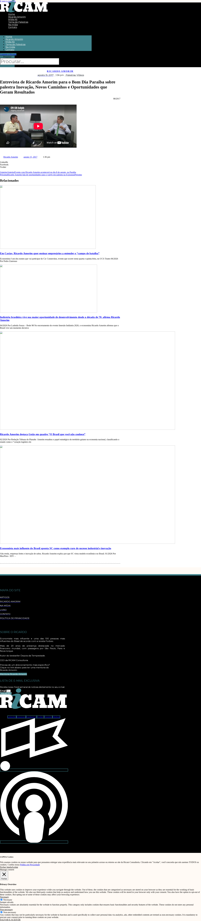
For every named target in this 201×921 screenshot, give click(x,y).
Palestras (71, 75)
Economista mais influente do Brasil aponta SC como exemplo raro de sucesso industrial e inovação (55, 548)
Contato (12, 27)
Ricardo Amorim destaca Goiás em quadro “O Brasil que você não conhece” (42, 434)
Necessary (7, 900)
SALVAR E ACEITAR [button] (10, 920)
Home (8, 36)
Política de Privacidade (30, 865)
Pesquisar (7, 57)
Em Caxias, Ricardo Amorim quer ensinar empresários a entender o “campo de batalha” (50, 253)
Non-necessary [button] (6, 909)
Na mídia (10, 47)
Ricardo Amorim (14, 39)
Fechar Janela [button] (6, 867)
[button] (46, 32)
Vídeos (80, 75)
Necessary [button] (4, 897)
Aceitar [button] (15, 867)
